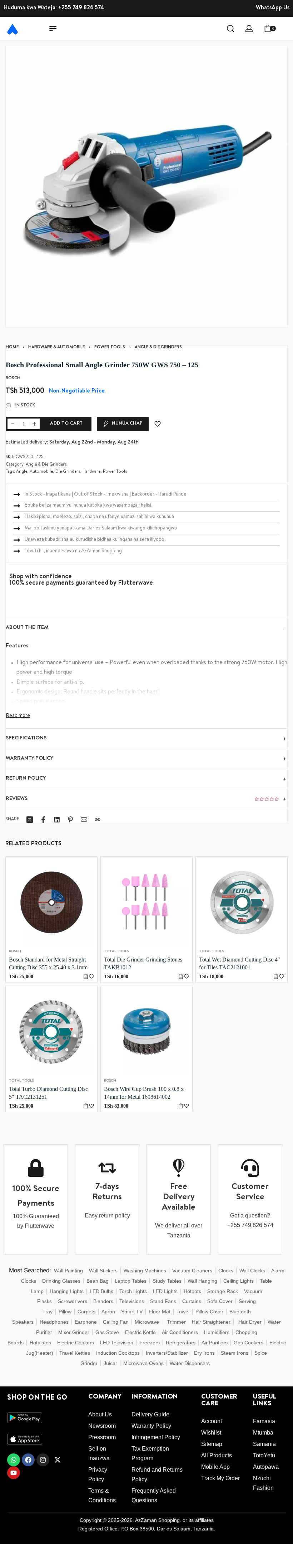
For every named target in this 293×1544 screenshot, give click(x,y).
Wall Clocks (252, 1270)
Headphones (54, 1322)
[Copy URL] (97, 819)
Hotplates (40, 1342)
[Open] (285, 28)
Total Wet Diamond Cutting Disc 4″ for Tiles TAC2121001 (239, 963)
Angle (21, 472)
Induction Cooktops (118, 1353)
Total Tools (116, 951)
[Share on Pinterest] (70, 819)
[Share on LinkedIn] (57, 819)
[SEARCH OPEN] (230, 28)
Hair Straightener (211, 1322)
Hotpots (192, 1291)
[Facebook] (28, 1459)
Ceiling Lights (238, 1281)
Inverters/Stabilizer (167, 1353)
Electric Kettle (140, 1332)
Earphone (86, 1322)
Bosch (15, 951)
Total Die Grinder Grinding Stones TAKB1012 (143, 963)
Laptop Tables (130, 1281)
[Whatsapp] (13, 1459)
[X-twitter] (57, 1459)
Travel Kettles (74, 1353)
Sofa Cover (220, 1301)
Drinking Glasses (61, 1281)
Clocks (225, 1270)
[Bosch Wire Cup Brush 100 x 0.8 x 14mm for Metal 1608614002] (146, 1031)
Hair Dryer (250, 1322)
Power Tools (109, 347)
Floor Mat (159, 1311)
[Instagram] (42, 1459)
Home (12, 347)
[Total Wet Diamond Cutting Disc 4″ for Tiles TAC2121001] (241, 902)
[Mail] (84, 819)
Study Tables (167, 1281)
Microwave (147, 1322)
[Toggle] (18, 716)
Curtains (191, 1301)
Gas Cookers (248, 1342)
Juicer (110, 1363)
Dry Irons (204, 1353)
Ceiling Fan (116, 1322)
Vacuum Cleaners (192, 1270)
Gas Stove (107, 1332)
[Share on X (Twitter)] (29, 819)
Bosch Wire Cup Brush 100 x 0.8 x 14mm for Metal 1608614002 (144, 1093)
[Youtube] (13, 1472)
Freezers (149, 1342)
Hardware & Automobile (56, 347)
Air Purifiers (215, 1342)
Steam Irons (234, 1353)
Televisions (131, 1301)
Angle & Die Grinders (158, 347)
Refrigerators (180, 1342)
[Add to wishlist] (157, 424)
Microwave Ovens (143, 1363)
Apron (108, 1311)
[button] (85, 976)
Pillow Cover (209, 1311)
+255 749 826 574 (81, 8)
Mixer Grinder (73, 1332)
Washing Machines (145, 1270)
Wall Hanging (202, 1281)
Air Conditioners (180, 1332)
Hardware (91, 472)
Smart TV (132, 1311)
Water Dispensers (190, 1363)
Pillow (65, 1311)
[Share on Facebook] (43, 819)
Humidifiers (216, 1332)
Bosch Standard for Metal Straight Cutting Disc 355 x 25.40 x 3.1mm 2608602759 (48, 964)
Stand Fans (163, 1301)
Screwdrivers (72, 1301)
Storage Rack (222, 1291)
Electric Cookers (75, 1342)
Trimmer (176, 1322)
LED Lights (165, 1291)
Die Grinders (67, 472)
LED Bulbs (101, 1291)
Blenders (103, 1301)
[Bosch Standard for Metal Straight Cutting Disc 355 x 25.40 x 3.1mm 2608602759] (51, 902)
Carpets (86, 1311)
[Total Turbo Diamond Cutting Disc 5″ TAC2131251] (51, 1031)
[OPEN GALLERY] (146, 186)
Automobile (41, 472)
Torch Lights (133, 1291)
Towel (183, 1311)
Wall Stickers (103, 1270)
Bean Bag (97, 1281)
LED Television (116, 1342)
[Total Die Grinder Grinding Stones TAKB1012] (146, 902)
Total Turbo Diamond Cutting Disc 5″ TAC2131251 (48, 1093)
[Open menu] (53, 28)
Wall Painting (68, 1270)
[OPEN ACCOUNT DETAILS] (249, 28)
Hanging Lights (67, 1291)
